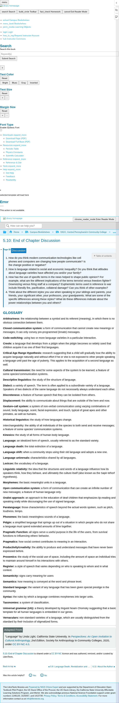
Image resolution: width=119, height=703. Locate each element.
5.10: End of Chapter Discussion (18, 653)
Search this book (7, 49)
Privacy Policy (50, 696)
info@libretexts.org (35, 698)
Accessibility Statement (86, 696)
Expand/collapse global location (114, 231)
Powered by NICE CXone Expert (44, 687)
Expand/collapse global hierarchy (6, 232)
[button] (10, 176)
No (45, 675)
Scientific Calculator (15, 155)
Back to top (8, 666)
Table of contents (104, 256)
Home (16, 232)
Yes (34, 675)
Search (7, 226)
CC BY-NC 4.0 (20, 644)
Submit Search (8, 58)
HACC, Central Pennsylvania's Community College (83, 232)
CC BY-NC (56, 653)
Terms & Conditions (66, 696)
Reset (4, 78)
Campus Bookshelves (39, 232)
